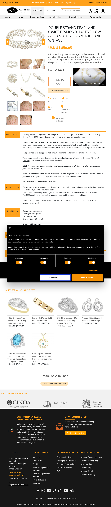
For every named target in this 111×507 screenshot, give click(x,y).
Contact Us (37, 460)
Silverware (52, 10)
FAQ (58, 471)
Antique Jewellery (88, 474)
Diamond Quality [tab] (12, 212)
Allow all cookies (87, 277)
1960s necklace (32, 195)
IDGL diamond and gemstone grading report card (74, 153)
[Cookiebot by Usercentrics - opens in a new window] (93, 228)
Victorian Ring (86, 464)
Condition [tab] (12, 187)
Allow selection (55, 277)
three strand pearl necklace (54, 383)
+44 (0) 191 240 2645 (10, 3)
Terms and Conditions (69, 498)
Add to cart (59, 81)
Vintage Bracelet (87, 471)
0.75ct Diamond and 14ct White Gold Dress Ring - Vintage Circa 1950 (67, 320)
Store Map (37, 483)
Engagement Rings (37, 17)
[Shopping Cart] (103, 10)
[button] (63, 10)
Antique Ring (86, 467)
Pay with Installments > (59, 90)
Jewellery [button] (8, 17)
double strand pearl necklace (54, 134)
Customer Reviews (64, 457)
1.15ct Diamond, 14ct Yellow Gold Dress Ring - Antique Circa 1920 (17, 320)
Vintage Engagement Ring (91, 457)
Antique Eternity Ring (89, 460)
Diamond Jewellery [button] (76, 17)
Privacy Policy (39, 498)
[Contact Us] (91, 10)
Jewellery (37, 10)
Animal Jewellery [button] (56, 17)
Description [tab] (12, 134)
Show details (93, 270)
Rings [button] (21, 17)
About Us (36, 457)
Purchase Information (66, 464)
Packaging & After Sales (66, 460)
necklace (55, 187)
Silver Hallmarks (39, 480)
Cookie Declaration (53, 498)
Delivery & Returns (64, 467)
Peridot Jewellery (96, 17)
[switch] (43, 262)
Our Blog (36, 464)
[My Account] (97, 10)
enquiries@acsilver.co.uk (100, 3)
